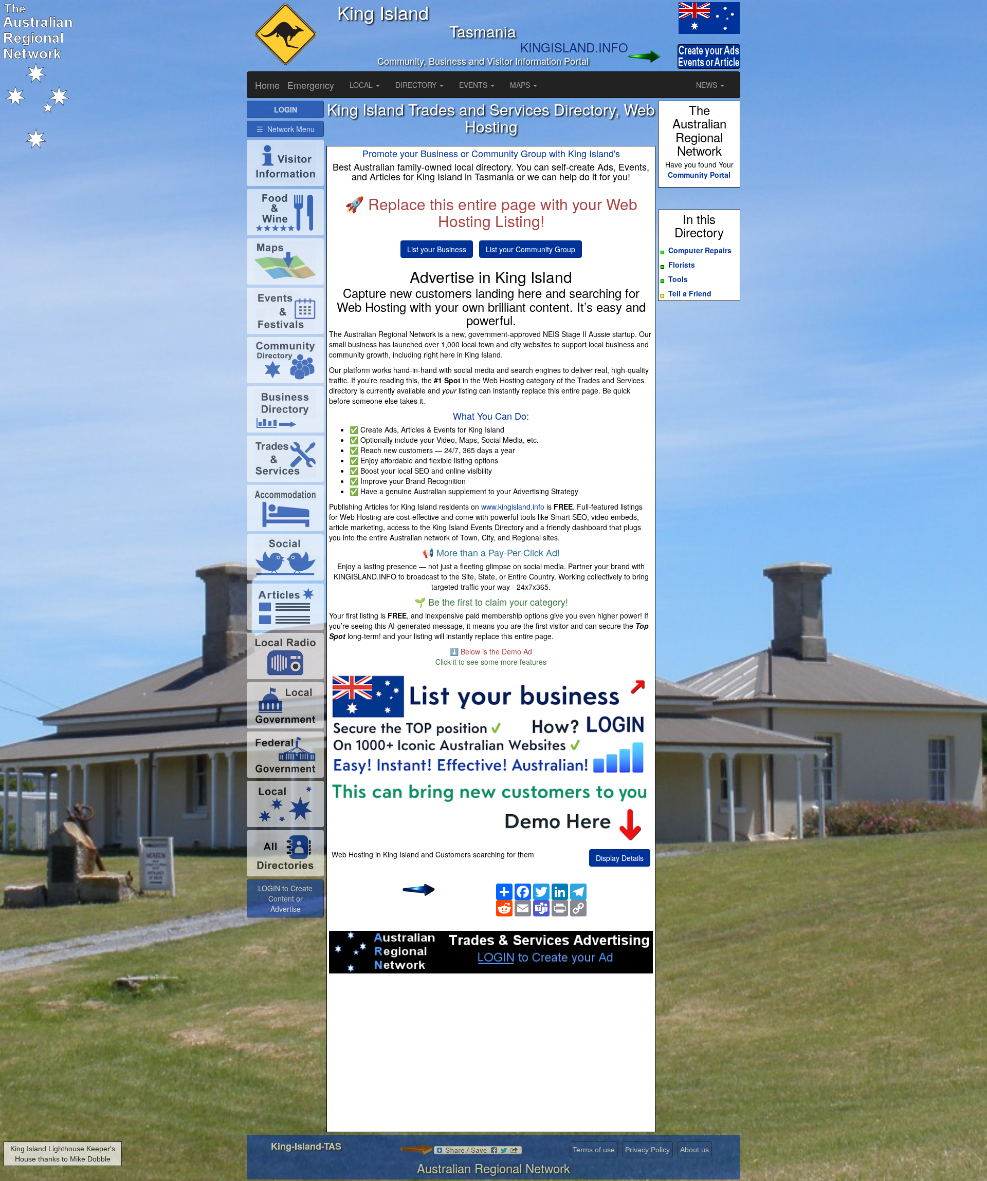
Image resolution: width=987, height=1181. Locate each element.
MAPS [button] (521, 85)
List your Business (436, 249)
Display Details (620, 858)
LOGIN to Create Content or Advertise (285, 898)
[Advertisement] (491, 1056)
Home (267, 84)
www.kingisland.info (512, 506)
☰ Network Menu (286, 129)
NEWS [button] (707, 85)
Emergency (310, 84)
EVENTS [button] (474, 85)
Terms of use (594, 1150)
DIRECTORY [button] (416, 85)
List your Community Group (530, 249)
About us (694, 1150)
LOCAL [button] (362, 85)
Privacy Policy (647, 1150)
